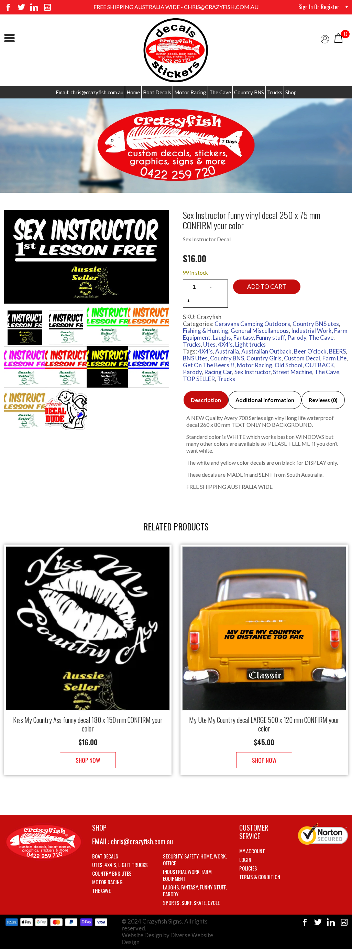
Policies (248, 868)
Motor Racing (190, 92)
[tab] (206, 400)
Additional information (264, 400)
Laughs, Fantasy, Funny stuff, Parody (259, 337)
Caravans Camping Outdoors (252, 323)
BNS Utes (195, 358)
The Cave (220, 92)
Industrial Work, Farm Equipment (187, 875)
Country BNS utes (316, 323)
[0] (338, 37)
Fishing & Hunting (205, 330)
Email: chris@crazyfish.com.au (89, 92)
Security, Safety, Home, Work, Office (195, 859)
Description (206, 400)
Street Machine (292, 372)
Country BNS (249, 92)
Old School (288, 365)
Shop (291, 92)
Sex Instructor (252, 372)
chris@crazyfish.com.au (142, 841)
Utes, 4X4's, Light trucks (234, 344)
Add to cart (266, 286)
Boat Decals (157, 92)
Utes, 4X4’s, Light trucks (120, 864)
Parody (192, 372)
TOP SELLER (199, 378)
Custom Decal (302, 358)
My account (252, 851)
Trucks (274, 92)
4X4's (205, 351)
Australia (227, 351)
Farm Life (334, 358)
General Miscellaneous (260, 330)
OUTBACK (319, 365)
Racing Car (218, 372)
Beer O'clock (310, 351)
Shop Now (88, 760)
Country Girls (264, 358)
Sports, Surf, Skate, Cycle (191, 902)
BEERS (337, 351)
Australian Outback (266, 351)
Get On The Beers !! (208, 365)
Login (245, 859)
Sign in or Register (318, 7)
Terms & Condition (259, 877)
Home (133, 92)
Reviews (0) (323, 400)
